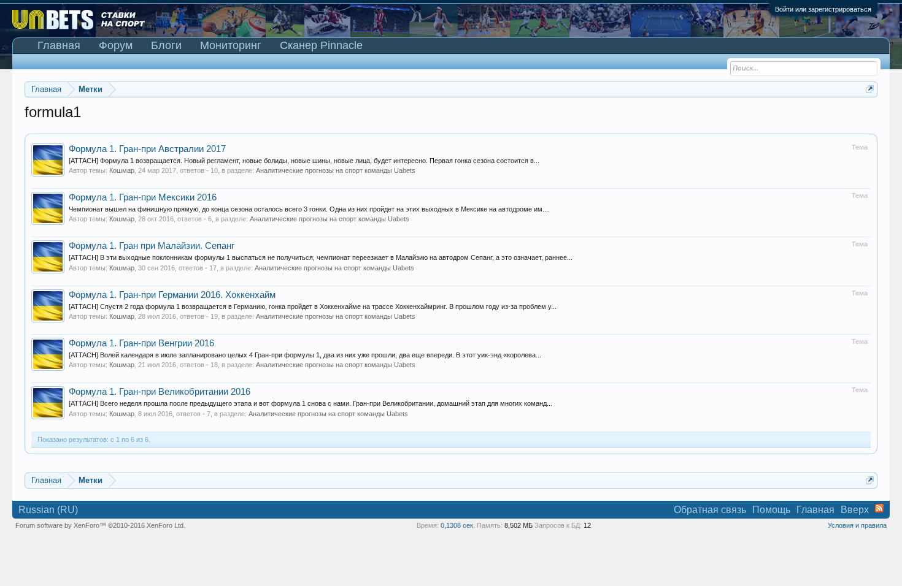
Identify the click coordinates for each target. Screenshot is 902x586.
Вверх (855, 509)
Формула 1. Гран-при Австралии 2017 (147, 149)
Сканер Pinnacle (321, 45)
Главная (58, 45)
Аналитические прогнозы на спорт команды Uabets (335, 170)
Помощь (771, 509)
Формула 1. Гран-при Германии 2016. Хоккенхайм (172, 295)
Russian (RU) (48, 509)
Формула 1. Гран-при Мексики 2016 (143, 197)
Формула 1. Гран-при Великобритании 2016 (159, 392)
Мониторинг (230, 45)
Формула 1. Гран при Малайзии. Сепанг (151, 246)
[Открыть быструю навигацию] (870, 89)
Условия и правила (857, 525)
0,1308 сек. (458, 525)
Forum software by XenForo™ (100, 525)
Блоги (166, 45)
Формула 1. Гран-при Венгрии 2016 (141, 343)
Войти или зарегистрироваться (823, 9)
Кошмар (121, 170)
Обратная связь (710, 509)
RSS (879, 508)
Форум (116, 45)
